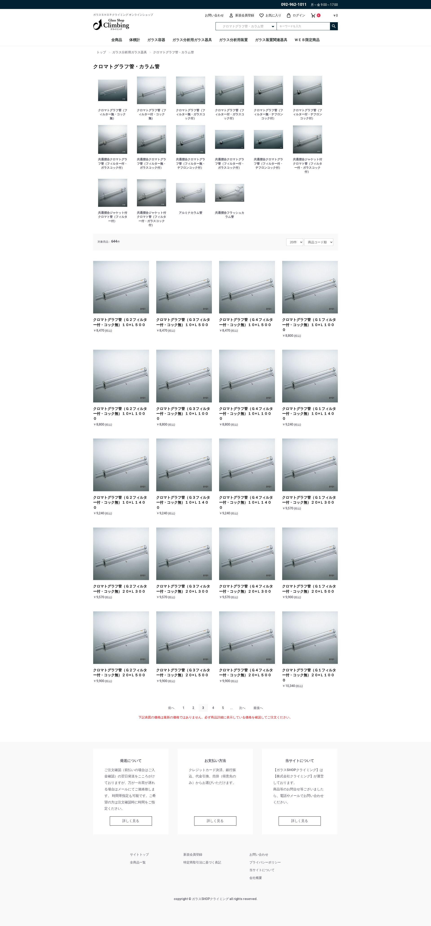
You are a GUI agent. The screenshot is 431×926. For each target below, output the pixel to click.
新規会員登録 (192, 854)
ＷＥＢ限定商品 (307, 40)
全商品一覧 (138, 862)
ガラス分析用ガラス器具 (192, 40)
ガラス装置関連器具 (271, 40)
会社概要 (255, 878)
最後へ (258, 708)
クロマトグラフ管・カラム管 (126, 66)
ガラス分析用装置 (233, 40)
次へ (242, 708)
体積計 (134, 40)
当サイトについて (262, 870)
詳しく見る (130, 821)
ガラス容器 (156, 40)
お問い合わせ (258, 854)
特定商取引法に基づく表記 (202, 862)
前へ (171, 708)
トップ (101, 52)
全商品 (116, 40)
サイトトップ (139, 854)
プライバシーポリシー (265, 862)
